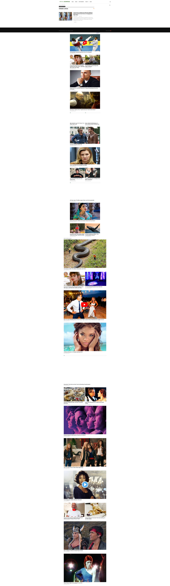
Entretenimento (81, 1)
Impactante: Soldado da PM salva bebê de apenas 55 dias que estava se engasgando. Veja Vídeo (83, 13)
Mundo (76, 1)
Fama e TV (86, 1)
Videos (91, 1)
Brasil (73, 1)
